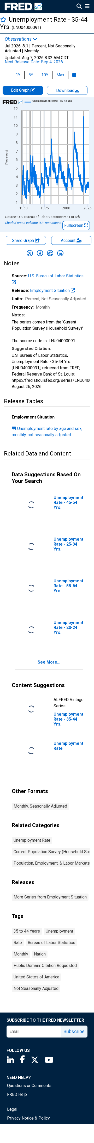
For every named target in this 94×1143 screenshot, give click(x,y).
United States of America (36, 977)
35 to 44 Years (27, 931)
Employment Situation (50, 290)
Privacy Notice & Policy (28, 1118)
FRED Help (17, 1094)
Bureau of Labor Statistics (51, 942)
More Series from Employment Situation (50, 897)
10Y (44, 74)
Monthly (21, 954)
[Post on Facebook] (40, 253)
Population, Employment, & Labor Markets (52, 863)
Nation (40, 954)
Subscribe (74, 1031)
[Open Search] (79, 6)
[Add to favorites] (3, 19)
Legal (12, 1109)
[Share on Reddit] (50, 253)
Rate (18, 942)
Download (65, 90)
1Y (18, 74)
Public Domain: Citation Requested (45, 965)
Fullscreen (74, 225)
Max (60, 74)
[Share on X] (30, 253)
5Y (30, 74)
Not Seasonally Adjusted (36, 988)
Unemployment (59, 931)
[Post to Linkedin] (60, 253)
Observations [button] (19, 39)
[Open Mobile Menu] (87, 6)
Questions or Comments (29, 1085)
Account (68, 240)
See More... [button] (49, 662)
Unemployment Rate (32, 840)
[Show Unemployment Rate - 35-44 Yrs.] (52, 100)
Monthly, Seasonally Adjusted (40, 806)
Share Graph (23, 240)
